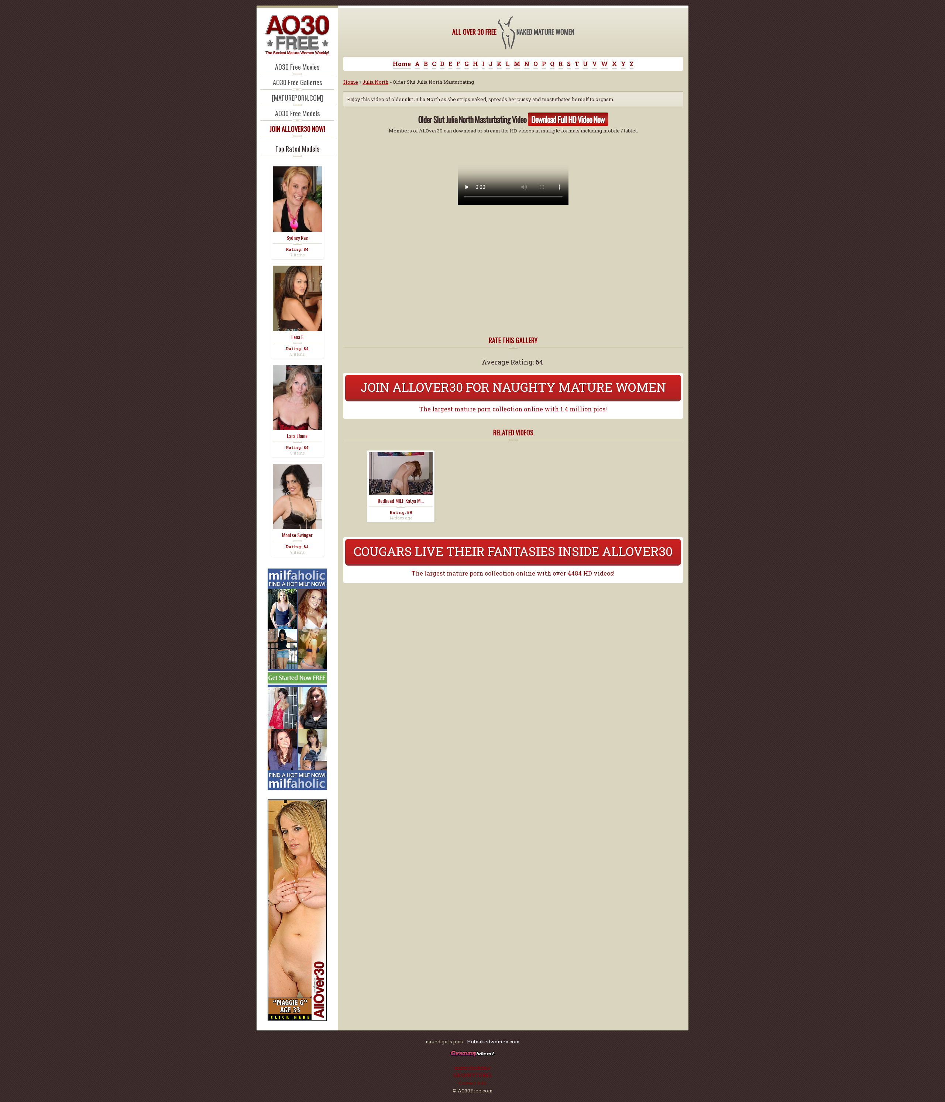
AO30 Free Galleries (297, 82)
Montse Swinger (297, 535)
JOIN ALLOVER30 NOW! (297, 129)
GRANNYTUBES (472, 1075)
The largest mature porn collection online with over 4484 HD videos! (513, 573)
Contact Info (472, 1082)
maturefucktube (472, 1067)
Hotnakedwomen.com (493, 1041)
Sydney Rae (297, 237)
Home (402, 64)
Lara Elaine (297, 435)
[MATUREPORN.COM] (297, 98)
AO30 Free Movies (297, 67)
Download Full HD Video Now (568, 119)
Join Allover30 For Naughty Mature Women (513, 387)
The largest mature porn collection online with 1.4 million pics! (513, 409)
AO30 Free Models (297, 113)
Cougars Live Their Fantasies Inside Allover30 (513, 551)
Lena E (297, 337)
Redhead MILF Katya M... (401, 500)
